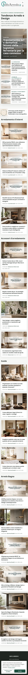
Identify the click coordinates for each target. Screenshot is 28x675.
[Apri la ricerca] (22, 2)
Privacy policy (11, 667)
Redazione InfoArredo (13, 266)
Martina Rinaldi (12, 389)
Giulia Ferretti (11, 148)
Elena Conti (11, 355)
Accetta (20, 671)
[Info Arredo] (11, 4)
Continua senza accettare (8, 671)
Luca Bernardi (11, 175)
